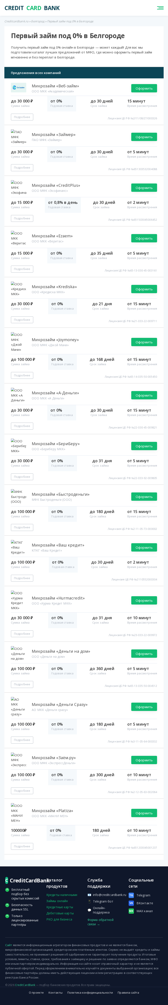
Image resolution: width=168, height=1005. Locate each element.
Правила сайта (128, 992)
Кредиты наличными (61, 895)
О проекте (36, 992)
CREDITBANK (23, 8)
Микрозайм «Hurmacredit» (58, 598)
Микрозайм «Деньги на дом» (61, 651)
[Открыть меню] (160, 8)
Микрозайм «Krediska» (54, 286)
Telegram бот (101, 901)
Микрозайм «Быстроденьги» (60, 494)
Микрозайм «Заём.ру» (54, 757)
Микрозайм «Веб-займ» (55, 85)
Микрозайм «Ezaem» (52, 235)
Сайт (8, 945)
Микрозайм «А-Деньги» (55, 392)
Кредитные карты (59, 907)
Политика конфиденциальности (90, 992)
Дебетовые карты (60, 913)
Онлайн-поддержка (99, 910)
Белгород (37, 21)
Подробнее (22, 117)
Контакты (56, 992)
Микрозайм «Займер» (53, 134)
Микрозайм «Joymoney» (55, 339)
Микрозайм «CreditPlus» (56, 185)
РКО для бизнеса (59, 919)
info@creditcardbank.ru (105, 895)
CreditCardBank (25, 985)
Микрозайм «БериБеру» (55, 443)
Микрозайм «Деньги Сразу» (60, 704)
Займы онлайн (57, 901)
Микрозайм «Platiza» (52, 810)
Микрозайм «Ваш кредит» (58, 545)
